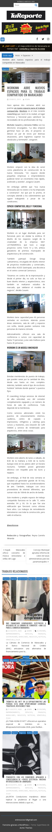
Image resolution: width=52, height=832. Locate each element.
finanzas (42, 634)
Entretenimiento (25, 660)
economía (41, 631)
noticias (42, 637)
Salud (45, 579)
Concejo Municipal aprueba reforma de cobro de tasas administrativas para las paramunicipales (39, 556)
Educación (13, 660)
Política (39, 579)
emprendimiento (13, 634)
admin (27, 99)
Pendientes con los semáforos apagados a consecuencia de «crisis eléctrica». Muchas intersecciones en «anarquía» (26, 779)
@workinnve (12, 525)
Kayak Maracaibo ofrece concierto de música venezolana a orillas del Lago (14, 554)
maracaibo (23, 637)
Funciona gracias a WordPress (16, 825)
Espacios (6, 69)
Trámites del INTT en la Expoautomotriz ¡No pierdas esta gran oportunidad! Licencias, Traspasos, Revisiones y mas (26, 703)
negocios (33, 637)
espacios (28, 634)
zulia (17, 640)
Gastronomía (22, 579)
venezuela (10, 640)
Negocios (32, 579)
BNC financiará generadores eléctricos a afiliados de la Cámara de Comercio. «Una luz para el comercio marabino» (26, 625)
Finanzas (6, 579)
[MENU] (3, 39)
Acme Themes (26, 828)
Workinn (23, 111)
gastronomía (12, 637)
